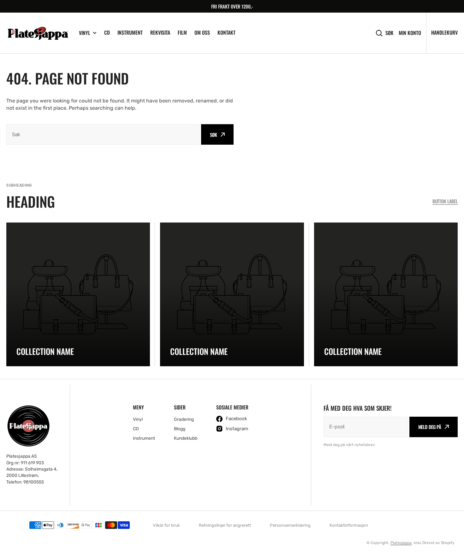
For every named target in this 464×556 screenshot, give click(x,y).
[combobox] (102, 134)
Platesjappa (401, 543)
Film (182, 32)
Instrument (130, 32)
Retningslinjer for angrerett (225, 525)
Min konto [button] (410, 33)
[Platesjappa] (37, 33)
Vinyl (84, 33)
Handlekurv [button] (444, 32)
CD (107, 32)
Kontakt (226, 32)
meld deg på (429, 426)
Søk (389, 33)
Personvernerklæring (290, 525)
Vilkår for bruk (166, 525)
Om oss (202, 32)
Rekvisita (160, 32)
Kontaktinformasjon (349, 525)
